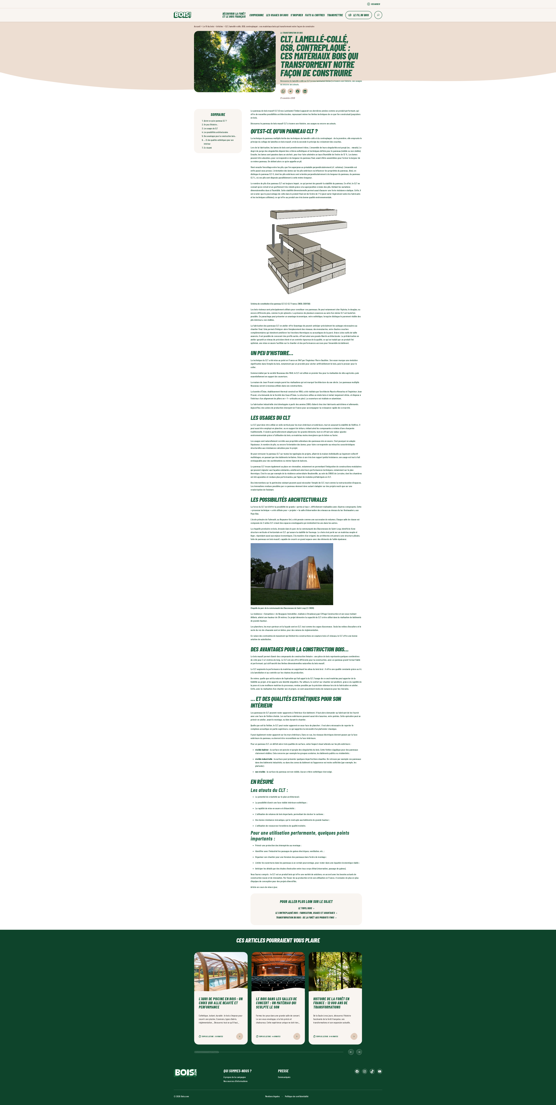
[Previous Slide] (351, 1052)
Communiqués (284, 1077)
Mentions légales (272, 1096)
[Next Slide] (359, 1052)
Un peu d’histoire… (211, 124)
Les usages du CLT (211, 128)
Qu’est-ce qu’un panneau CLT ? (215, 121)
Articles (219, 26)
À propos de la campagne (235, 1077)
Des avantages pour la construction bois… (220, 136)
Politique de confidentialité (296, 1096)
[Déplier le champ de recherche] (378, 15)
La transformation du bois (291, 33)
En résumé (208, 147)
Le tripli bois (306, 908)
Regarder (375, 4)
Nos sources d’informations (235, 1081)
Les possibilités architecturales (216, 132)
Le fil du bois (361, 15)
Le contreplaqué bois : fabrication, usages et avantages (306, 912)
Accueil (197, 26)
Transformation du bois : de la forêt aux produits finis (306, 917)
